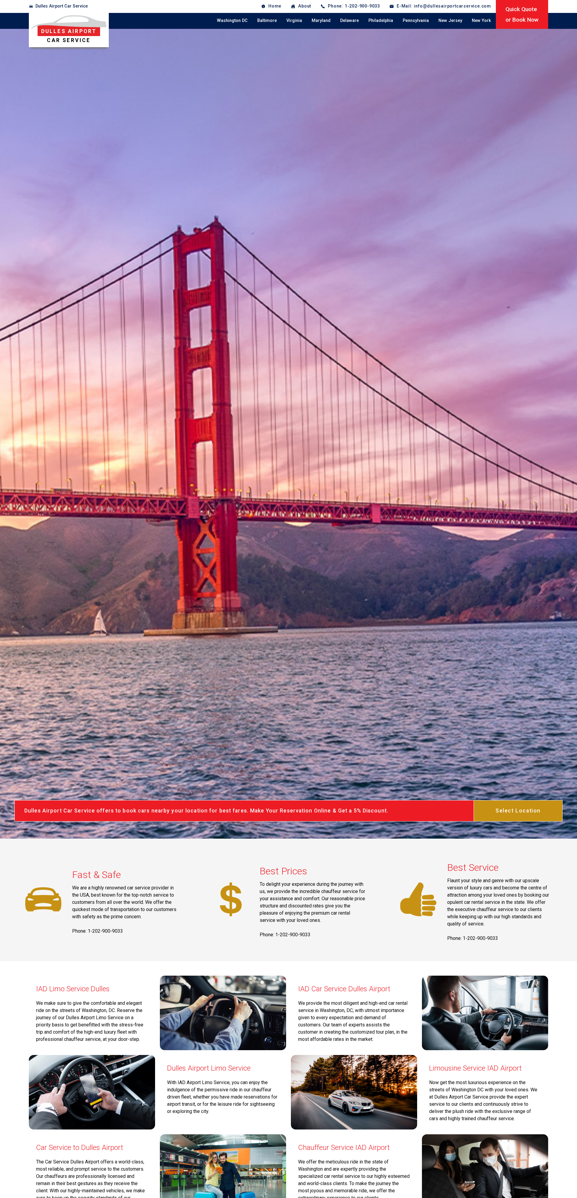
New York (481, 20)
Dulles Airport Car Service (61, 6)
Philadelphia (380, 20)
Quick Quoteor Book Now (522, 14)
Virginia (294, 20)
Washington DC (232, 20)
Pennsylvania (416, 20)
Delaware (349, 20)
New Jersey (450, 20)
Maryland (321, 20)
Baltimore (267, 20)
